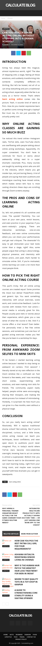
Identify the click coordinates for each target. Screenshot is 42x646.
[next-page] (7, 604)
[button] (3, 13)
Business (19, 635)
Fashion (28, 635)
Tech (15, 637)
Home (3, 18)
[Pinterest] (23, 53)
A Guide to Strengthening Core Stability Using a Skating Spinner (26, 594)
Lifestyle (10, 18)
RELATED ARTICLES (11, 534)
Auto (12, 635)
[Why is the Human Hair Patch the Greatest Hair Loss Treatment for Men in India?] (7, 568)
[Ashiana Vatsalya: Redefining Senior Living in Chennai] (7, 557)
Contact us (31, 637)
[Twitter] (18, 53)
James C (7, 44)
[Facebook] (13, 53)
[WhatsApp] (29, 53)
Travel (22, 637)
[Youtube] (30, 623)
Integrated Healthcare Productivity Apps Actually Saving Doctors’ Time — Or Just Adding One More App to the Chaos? (31, 516)
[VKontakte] (24, 623)
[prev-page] (3, 604)
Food (35, 635)
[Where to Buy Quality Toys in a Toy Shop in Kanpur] (7, 582)
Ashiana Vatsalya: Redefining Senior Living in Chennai (25, 557)
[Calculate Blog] (21, 5)
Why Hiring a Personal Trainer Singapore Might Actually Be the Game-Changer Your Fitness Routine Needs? (11, 515)
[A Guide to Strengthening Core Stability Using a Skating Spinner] (7, 593)
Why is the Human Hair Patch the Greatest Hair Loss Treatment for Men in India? (27, 569)
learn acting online (15, 482)
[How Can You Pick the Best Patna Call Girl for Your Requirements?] (7, 543)
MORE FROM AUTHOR (29, 534)
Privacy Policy (21, 639)
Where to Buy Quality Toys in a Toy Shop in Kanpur (26, 582)
